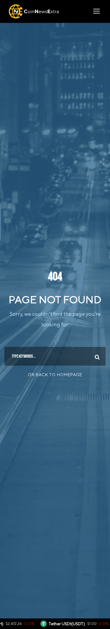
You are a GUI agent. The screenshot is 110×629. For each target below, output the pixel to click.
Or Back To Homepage (55, 374)
